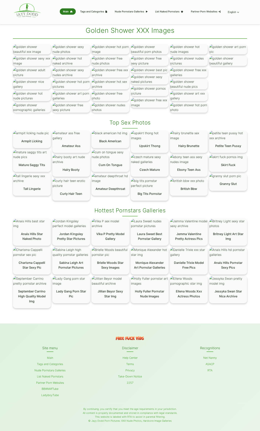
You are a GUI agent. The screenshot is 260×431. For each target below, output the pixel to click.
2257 (130, 382)
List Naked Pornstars (167, 11)
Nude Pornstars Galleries (130, 11)
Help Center (130, 357)
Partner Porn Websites (204, 11)
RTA (209, 370)
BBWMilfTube (50, 388)
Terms (130, 364)
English (232, 12)
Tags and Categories (92, 11)
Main (66, 11)
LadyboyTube (50, 395)
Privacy (130, 370)
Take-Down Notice (130, 376)
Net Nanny (210, 357)
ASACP (210, 364)
